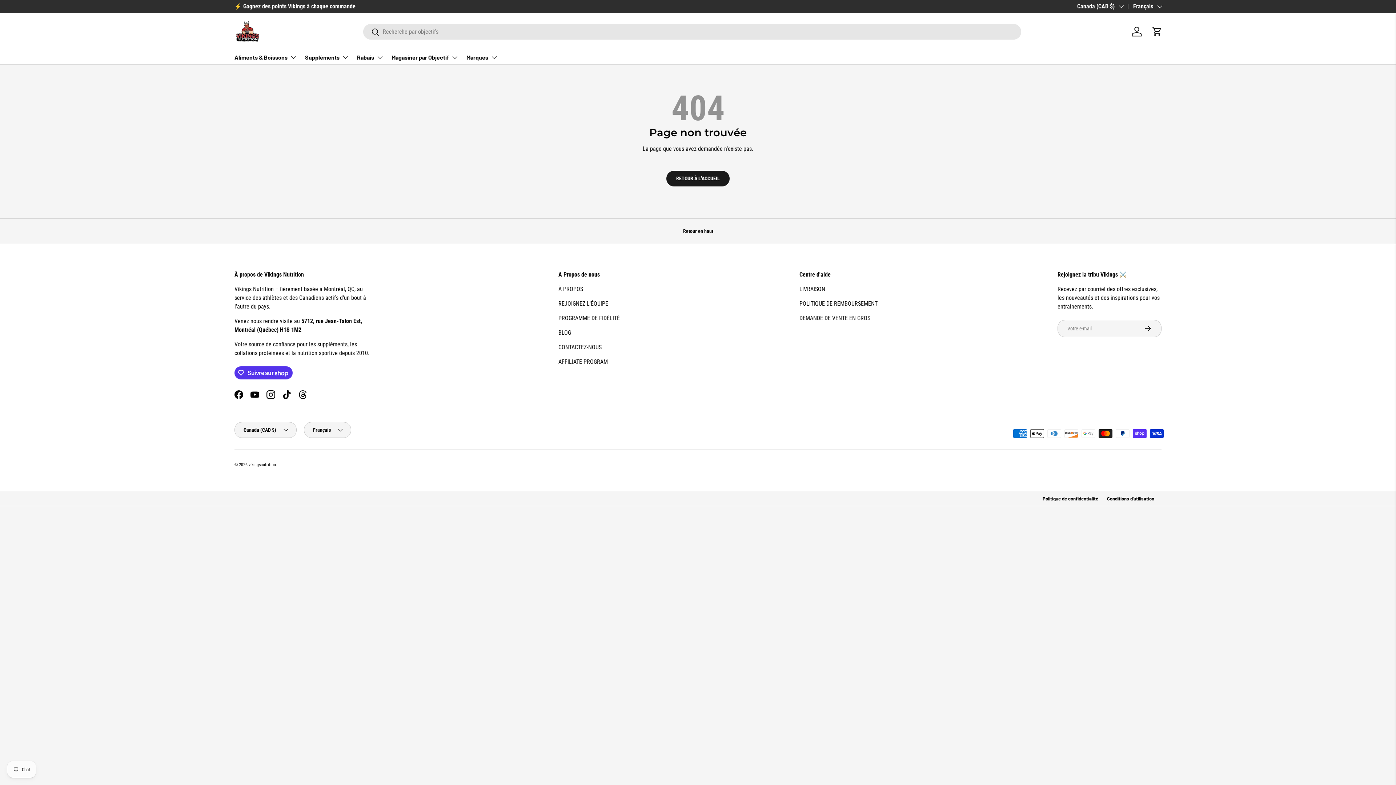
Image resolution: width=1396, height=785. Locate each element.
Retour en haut (698, 231)
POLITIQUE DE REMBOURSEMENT (838, 303)
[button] (1157, 32)
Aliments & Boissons (261, 57)
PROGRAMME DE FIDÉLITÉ (589, 318)
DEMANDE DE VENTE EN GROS (834, 318)
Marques (477, 57)
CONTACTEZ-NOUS (580, 347)
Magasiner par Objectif (420, 57)
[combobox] (692, 32)
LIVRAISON (812, 289)
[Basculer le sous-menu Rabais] (380, 57)
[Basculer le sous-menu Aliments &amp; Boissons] (293, 57)
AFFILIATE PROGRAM (583, 361)
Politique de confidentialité (1070, 499)
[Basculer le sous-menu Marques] (494, 57)
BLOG (564, 332)
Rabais (365, 57)
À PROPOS (570, 289)
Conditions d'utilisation (1130, 499)
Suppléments (322, 57)
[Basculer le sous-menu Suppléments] (345, 57)
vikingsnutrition (262, 464)
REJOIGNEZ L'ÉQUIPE (583, 303)
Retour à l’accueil (698, 178)
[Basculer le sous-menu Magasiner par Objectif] (454, 57)
